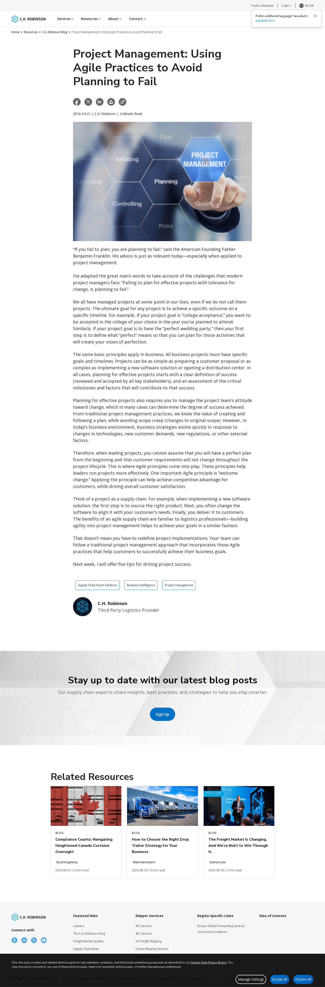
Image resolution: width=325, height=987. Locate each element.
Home (15, 32)
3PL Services (143, 926)
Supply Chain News (86, 949)
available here (265, 21)
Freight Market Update (88, 941)
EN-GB (309, 6)
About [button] (114, 18)
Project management (179, 585)
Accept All (279, 979)
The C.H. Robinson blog (89, 934)
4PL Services (143, 934)
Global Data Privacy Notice (209, 962)
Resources (31, 32)
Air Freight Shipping (148, 941)
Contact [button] (136, 18)
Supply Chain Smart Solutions (97, 585)
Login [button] (285, 6)
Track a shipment (262, 6)
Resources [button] (90, 18)
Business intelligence (141, 585)
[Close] (315, 16)
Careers (78, 926)
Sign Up (162, 714)
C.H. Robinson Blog (54, 32)
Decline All (303, 979)
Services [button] (64, 18)
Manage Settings (251, 979)
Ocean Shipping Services (151, 949)
